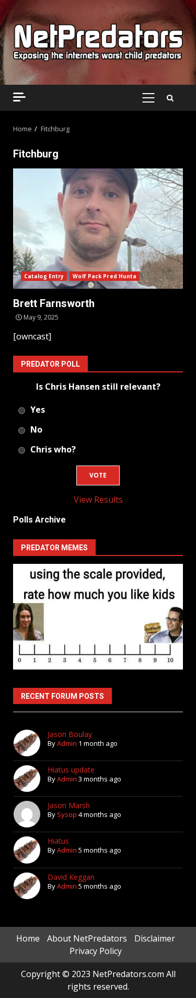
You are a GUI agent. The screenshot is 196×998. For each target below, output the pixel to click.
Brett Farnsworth (98, 228)
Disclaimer (154, 938)
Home (28, 938)
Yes (37, 409)
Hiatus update (71, 770)
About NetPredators (87, 938)
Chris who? (53, 449)
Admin (67, 743)
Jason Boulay (70, 734)
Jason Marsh (69, 805)
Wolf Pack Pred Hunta (104, 276)
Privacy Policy (96, 951)
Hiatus (58, 841)
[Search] (170, 98)
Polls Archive (39, 520)
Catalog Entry (44, 276)
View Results (98, 499)
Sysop (67, 814)
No (36, 429)
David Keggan (71, 877)
